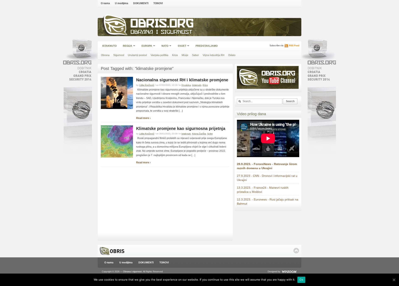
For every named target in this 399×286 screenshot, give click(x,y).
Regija (126, 46)
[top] (296, 250)
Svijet (180, 46)
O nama (105, 3)
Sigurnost (118, 55)
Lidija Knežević (146, 85)
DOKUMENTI (140, 3)
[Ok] (394, 280)
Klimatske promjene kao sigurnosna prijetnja (180, 128)
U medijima (121, 3)
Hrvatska (186, 85)
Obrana (105, 55)
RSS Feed (294, 45)
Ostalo (231, 55)
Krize (175, 55)
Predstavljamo (207, 45)
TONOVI (158, 3)
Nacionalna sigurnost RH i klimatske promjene (182, 80)
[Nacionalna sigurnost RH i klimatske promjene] (117, 108)
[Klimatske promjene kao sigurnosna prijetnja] (117, 156)
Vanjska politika (159, 55)
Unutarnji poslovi (137, 55)
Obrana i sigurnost (161, 32)
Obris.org (162, 24)
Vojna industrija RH (213, 55)
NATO (163, 46)
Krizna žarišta (199, 133)
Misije (185, 55)
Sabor (195, 55)
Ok (301, 279)
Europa (145, 46)
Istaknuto (109, 45)
